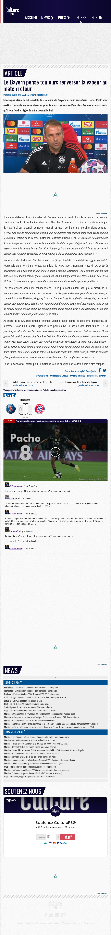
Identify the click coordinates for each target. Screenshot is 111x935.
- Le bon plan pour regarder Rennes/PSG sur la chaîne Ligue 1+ (34, 763)
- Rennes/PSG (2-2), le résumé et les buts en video (29, 740)
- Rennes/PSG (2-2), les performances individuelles (29, 720)
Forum (97, 18)
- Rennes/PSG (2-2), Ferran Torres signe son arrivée (30, 747)
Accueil (31, 18)
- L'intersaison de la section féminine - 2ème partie (31, 687)
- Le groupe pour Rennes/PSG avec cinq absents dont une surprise (36, 770)
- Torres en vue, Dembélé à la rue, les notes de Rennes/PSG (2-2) (36, 743)
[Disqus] (55, 517)
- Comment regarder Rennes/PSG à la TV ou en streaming (33, 773)
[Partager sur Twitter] (105, 371)
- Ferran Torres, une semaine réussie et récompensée (30, 766)
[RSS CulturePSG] (63, 915)
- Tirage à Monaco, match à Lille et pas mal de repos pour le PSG (35, 697)
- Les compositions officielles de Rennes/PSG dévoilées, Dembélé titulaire (39, 760)
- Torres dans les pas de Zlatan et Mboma (28, 707)
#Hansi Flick (92, 375)
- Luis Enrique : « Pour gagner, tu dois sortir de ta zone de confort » (36, 737)
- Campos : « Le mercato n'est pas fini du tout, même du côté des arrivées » (41, 717)
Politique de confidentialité (48, 923)
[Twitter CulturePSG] (51, 915)
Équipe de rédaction (71, 923)
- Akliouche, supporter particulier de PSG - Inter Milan (29, 776)
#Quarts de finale (77, 375)
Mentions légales (25, 923)
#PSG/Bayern (42, 375)
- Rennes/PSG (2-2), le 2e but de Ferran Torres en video (31, 753)
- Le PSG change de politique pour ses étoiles (26, 704)
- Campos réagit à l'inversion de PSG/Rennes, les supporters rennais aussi (39, 713)
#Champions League (59, 375)
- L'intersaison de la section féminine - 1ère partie (30, 690)
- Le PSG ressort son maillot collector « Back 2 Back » (30, 710)
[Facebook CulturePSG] (46, 915)
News (46, 18)
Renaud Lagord (41, 94)
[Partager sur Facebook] (100, 371)
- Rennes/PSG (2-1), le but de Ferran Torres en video (30, 756)
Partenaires (89, 923)
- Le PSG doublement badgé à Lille (23, 700)
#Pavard (102, 375)
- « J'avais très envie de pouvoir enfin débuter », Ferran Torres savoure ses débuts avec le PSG (49, 727)
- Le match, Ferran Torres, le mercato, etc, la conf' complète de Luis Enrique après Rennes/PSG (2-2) (51, 723)
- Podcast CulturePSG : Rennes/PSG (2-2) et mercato (32, 694)
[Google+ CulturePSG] (57, 915)
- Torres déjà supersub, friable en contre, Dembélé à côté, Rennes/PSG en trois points (45, 750)
